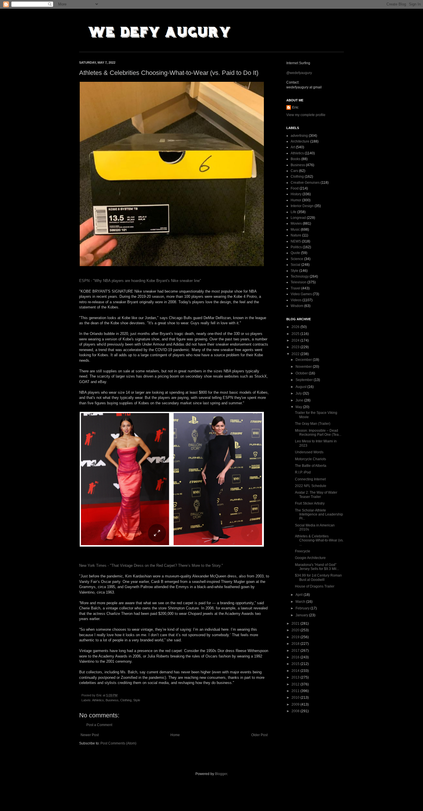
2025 (295, 334)
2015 (295, 664)
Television (298, 282)
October (302, 373)
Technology (300, 276)
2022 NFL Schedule (310, 486)
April (300, 595)
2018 (295, 644)
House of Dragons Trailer (314, 586)
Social (295, 265)
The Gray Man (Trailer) (312, 424)
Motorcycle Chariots (310, 459)
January (302, 615)
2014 (295, 671)
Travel (295, 288)
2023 (295, 347)
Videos (296, 300)
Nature (296, 235)
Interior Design (302, 206)
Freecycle (302, 551)
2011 (295, 691)
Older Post (259, 735)
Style (136, 700)
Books (295, 159)
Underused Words (309, 452)
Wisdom (297, 306)
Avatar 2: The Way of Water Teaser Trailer (316, 494)
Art (293, 147)
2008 (295, 711)
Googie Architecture (310, 558)
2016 (295, 657)
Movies (296, 223)
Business (112, 700)
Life (293, 212)
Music (295, 230)
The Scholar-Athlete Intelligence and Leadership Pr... (319, 514)
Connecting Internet (310, 479)
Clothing (126, 700)
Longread (298, 218)
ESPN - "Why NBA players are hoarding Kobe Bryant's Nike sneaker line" (140, 280)
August (301, 387)
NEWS (296, 241)
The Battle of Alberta (310, 466)
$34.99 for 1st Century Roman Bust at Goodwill (318, 577)
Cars (294, 171)
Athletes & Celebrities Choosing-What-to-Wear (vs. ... (319, 540)
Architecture (300, 141)
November (304, 367)
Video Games (301, 294)
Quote (295, 253)
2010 (295, 698)
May (299, 407)
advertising (299, 136)
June (300, 400)
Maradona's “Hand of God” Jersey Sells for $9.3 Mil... (317, 567)
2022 (295, 354)
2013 (295, 677)
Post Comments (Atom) (118, 743)
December (304, 360)
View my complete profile (305, 115)
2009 (295, 704)
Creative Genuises (305, 183)
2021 (295, 623)
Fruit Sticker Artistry (310, 503)
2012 (295, 684)
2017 (295, 651)
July (299, 393)
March (301, 602)
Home (175, 735)
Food (295, 188)
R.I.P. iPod (303, 472)
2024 (295, 340)
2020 (295, 630)
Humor (296, 200)
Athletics (98, 700)
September (305, 380)
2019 (295, 637)
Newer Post (90, 735)
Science (297, 259)
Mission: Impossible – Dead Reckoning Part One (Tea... (318, 433)
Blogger (221, 774)
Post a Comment (99, 725)
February (303, 608)
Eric (295, 107)
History (296, 194)
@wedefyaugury (299, 73)
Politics (296, 247)
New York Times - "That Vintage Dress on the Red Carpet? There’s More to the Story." (151, 565)
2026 (295, 327)
